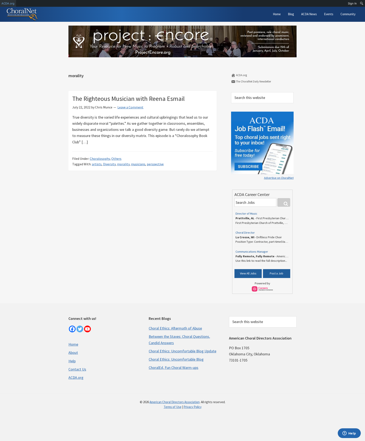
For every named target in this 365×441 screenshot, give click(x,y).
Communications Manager (252, 251)
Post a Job (276, 273)
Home (73, 344)
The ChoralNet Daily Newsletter (253, 81)
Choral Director (245, 232)
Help (72, 361)
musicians (138, 164)
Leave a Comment (130, 107)
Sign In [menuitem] (352, 3)
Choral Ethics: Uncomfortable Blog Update (182, 351)
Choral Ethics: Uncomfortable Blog (176, 359)
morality (123, 164)
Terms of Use (172, 407)
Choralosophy (100, 158)
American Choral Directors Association (175, 402)
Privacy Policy (193, 407)
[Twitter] (79, 329)
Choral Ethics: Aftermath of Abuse (175, 328)
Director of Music (246, 213)
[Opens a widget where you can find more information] (349, 433)
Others (116, 158)
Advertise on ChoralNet (279, 178)
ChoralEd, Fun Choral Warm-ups (173, 367)
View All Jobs (248, 273)
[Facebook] (72, 329)
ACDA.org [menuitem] (7, 3)
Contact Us (77, 369)
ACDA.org (241, 75)
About (73, 352)
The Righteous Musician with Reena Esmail (128, 98)
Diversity (109, 164)
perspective (155, 164)
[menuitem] (361, 3)
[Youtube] (87, 329)
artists (97, 164)
